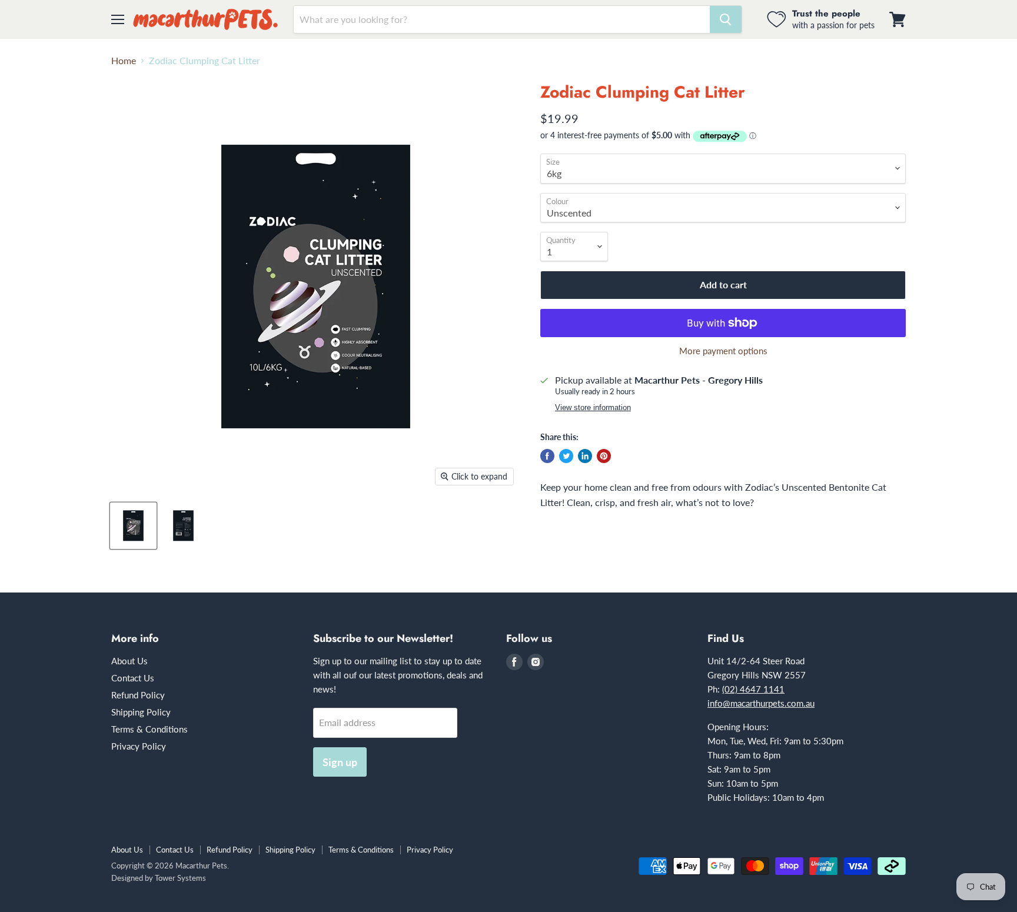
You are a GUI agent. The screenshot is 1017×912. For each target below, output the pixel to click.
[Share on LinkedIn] (585, 456)
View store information (593, 408)
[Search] (726, 19)
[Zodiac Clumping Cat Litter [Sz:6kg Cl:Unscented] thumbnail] (133, 525)
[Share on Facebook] (547, 456)
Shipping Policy (141, 712)
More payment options (723, 351)
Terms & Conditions (149, 729)
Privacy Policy (138, 746)
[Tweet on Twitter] (566, 456)
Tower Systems (180, 878)
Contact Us (132, 678)
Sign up (340, 761)
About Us (129, 660)
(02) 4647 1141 (753, 689)
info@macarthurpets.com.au (761, 703)
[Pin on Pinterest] (604, 456)
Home (123, 60)
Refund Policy (138, 695)
